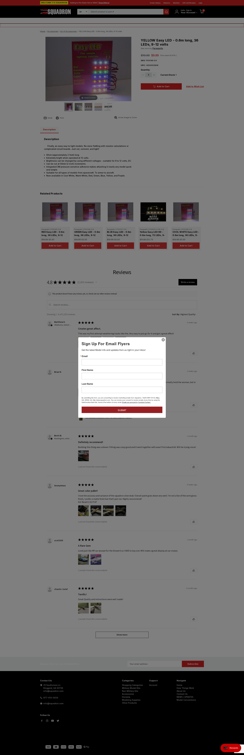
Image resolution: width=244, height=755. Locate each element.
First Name (87, 370)
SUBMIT (122, 410)
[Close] (163, 340)
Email (85, 356)
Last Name (87, 384)
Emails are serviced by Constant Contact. (136, 402)
